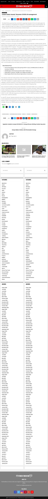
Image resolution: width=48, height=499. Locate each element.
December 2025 (5, 302)
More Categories (43, 1)
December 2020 (5, 409)
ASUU (3, 190)
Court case (4, 206)
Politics (24, 1)
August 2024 (4, 331)
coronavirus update (6, 204)
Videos (32, 1)
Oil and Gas (4, 244)
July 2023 (4, 354)
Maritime (4, 239)
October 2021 (5, 390)
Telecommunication (6, 277)
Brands (3, 195)
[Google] (28, 492)
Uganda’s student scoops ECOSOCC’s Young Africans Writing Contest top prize (24, 124)
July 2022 (4, 376)
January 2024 (4, 343)
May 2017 (4, 456)
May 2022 (4, 378)
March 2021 (4, 403)
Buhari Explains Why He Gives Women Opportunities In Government (18, 74)
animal (3, 184)
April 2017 (4, 458)
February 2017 (5, 461)
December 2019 (5, 430)
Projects (3, 255)
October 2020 (5, 412)
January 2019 (4, 450)
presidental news (5, 253)
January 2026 (4, 300)
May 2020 (4, 421)
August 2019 (4, 438)
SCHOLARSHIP (36, 1)
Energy (3, 219)
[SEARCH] (20, 170)
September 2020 (5, 414)
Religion (3, 257)
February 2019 (5, 448)
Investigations (5, 233)
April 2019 (4, 445)
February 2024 (5, 342)
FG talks (3, 223)
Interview (4, 232)
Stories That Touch (6, 270)
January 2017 (4, 463)
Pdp (3, 248)
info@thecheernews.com (26, 485)
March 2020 (4, 425)
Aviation (3, 192)
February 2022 (5, 383)
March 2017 (4, 459)
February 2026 (5, 298)
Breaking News (4, 12)
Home (9, 1)
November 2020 (5, 410)
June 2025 (4, 313)
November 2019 (5, 432)
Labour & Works (5, 237)
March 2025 (4, 318)
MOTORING (4, 243)
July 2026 (4, 289)
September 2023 (5, 351)
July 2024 (4, 332)
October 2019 (5, 434)
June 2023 (4, 356)
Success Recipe (5, 272)
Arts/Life (4, 188)
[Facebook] (15, 492)
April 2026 (4, 294)
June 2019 (4, 441)
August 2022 (4, 374)
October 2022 (5, 371)
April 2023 (4, 360)
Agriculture (4, 183)
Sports (3, 268)
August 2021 (4, 394)
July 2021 (4, 396)
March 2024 (4, 340)
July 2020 (4, 418)
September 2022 (5, 372)
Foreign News (4, 226)
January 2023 (4, 365)
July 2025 (4, 311)
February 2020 (5, 427)
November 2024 (5, 325)
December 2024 (5, 323)
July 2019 (4, 439)
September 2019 (5, 436)
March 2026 (4, 296)
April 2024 (4, 338)
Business (28, 1)
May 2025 (4, 314)
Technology (4, 275)
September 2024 (5, 329)
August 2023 (4, 352)
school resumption (6, 262)
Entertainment (5, 221)
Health (3, 230)
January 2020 (4, 429)
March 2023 (4, 361)
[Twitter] (18, 492)
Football (3, 224)
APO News (13, 1)
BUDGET (3, 199)
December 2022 (5, 367)
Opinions (3, 246)
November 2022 (5, 369)
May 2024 (4, 336)
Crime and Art (5, 210)
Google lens (4, 228)
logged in (9, 163)
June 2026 (4, 291)
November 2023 (5, 347)
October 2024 (5, 327)
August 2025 (4, 309)
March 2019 (4, 447)
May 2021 (4, 400)
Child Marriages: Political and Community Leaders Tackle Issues (18, 70)
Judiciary (4, 235)
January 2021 (4, 407)
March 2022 (4, 381)
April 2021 (4, 401)
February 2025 (5, 320)
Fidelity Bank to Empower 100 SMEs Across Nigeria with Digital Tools (19, 72)
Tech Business (5, 273)
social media (4, 266)
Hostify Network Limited (38, 497)
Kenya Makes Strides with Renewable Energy (24, 130)
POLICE (3, 250)
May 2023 (4, 358)
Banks (3, 194)
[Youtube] (32, 492)
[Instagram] (22, 492)
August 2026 (4, 287)
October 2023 (5, 349)
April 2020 (4, 423)
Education (4, 217)
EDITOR (4, 16)
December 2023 (5, 345)
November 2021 (5, 389)
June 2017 (4, 454)
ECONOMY (4, 215)
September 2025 (5, 307)
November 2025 (5, 303)
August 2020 (4, 416)
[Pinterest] (25, 492)
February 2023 (5, 363)
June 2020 (4, 419)
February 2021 (5, 405)
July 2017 (4, 452)
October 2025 (5, 305)
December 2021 (5, 387)
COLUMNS (4, 203)
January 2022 (4, 385)
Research (4, 259)
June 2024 (4, 334)
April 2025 (4, 316)
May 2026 (4, 293)
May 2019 (4, 443)
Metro (3, 241)
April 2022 (4, 380)
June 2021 (4, 398)
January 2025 (4, 322)
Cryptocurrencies (19, 1)
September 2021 (5, 392)
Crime (3, 208)
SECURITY (4, 264)
